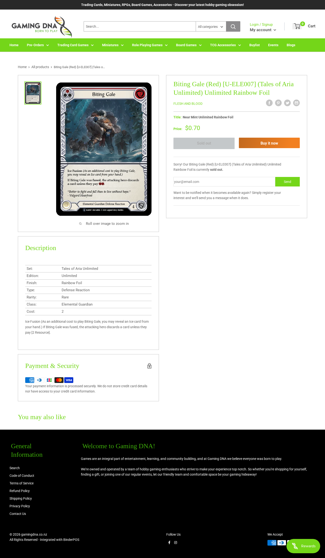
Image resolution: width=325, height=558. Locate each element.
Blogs (291, 45)
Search (15, 468)
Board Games (186, 45)
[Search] (233, 26)
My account (261, 29)
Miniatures (110, 45)
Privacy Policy (20, 506)
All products (40, 67)
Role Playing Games (147, 45)
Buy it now (269, 143)
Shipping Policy (21, 498)
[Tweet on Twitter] (287, 103)
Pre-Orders (35, 45)
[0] (297, 26)
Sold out (204, 143)
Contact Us (18, 514)
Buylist (254, 45)
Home (14, 45)
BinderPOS (71, 540)
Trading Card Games (73, 45)
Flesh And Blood (187, 104)
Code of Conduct (22, 476)
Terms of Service (22, 483)
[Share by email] (296, 103)
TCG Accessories (223, 45)
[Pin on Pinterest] (278, 103)
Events (273, 45)
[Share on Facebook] (269, 103)
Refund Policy (20, 491)
